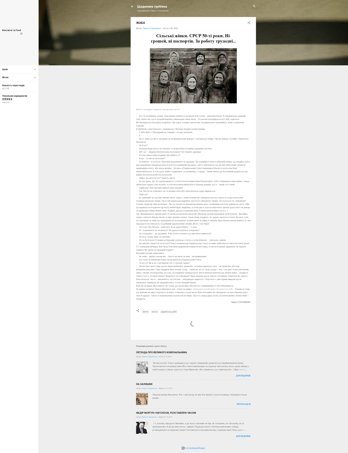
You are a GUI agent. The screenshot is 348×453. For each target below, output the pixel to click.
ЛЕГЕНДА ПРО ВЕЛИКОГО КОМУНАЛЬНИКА (161, 352)
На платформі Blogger (195, 448)
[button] (249, 23)
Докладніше (243, 375)
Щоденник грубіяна (152, 6)
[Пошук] (254, 6)
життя (145, 311)
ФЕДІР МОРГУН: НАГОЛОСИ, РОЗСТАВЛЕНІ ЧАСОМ (166, 412)
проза (154, 311)
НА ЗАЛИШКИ (144, 384)
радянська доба (168, 311)
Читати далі (243, 404)
